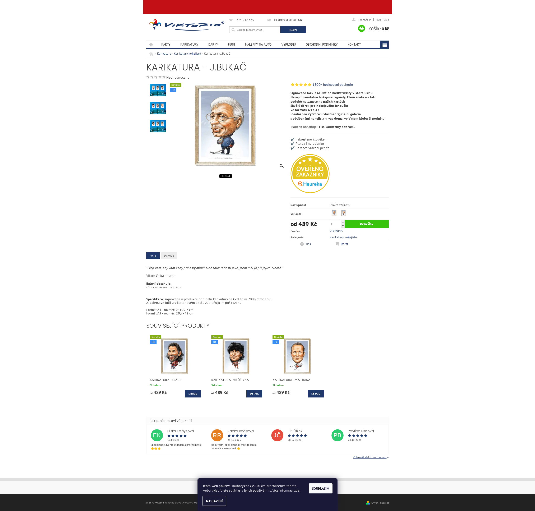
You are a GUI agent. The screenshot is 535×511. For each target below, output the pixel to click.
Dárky (213, 44)
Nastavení (214, 501)
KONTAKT (354, 44)
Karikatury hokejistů (343, 237)
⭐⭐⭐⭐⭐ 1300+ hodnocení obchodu (321, 84)
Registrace (382, 19)
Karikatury (189, 44)
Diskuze (169, 255)
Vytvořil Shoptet (380, 502)
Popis (153, 255)
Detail (193, 393)
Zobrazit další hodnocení (370, 457)
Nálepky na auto (258, 44)
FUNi (231, 44)
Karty (166, 44)
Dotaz (345, 244)
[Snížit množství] (343, 226)
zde (296, 490)
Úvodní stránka (151, 44)
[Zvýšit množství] (343, 222)
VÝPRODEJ (289, 44)
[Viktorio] (187, 25)
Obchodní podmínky (322, 44)
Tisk (308, 244)
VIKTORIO (336, 231)
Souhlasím (320, 488)
